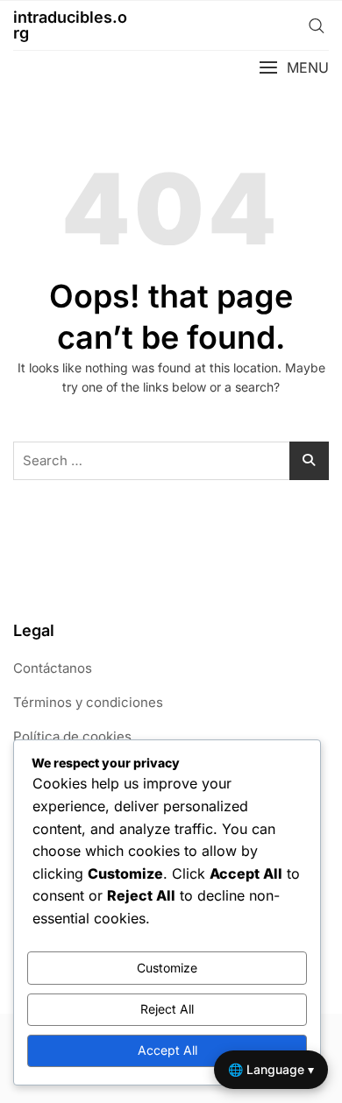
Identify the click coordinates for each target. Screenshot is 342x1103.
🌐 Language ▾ (271, 1069)
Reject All (167, 1008)
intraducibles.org (70, 25)
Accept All (167, 1050)
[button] (294, 68)
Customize (167, 967)
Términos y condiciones (88, 702)
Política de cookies (72, 736)
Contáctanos (52, 668)
